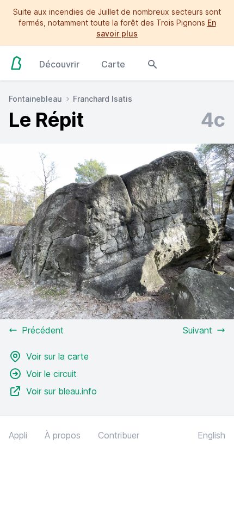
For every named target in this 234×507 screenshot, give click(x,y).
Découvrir (59, 64)
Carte (113, 64)
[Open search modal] (152, 63)
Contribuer (118, 435)
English (211, 435)
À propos (63, 435)
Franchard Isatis (102, 98)
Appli (18, 435)
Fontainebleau (35, 98)
